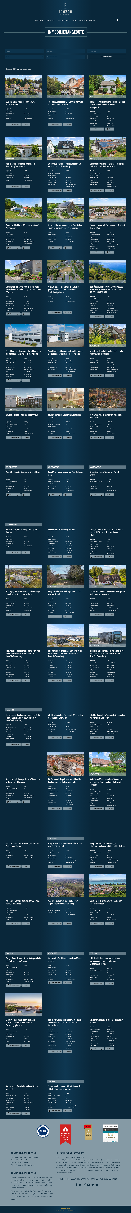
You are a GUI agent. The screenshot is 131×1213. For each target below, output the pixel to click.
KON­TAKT (92, 20)
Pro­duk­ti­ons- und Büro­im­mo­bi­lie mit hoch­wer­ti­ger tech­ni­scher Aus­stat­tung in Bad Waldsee (23, 352)
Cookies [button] (94, 1179)
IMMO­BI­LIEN (39, 20)
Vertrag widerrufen (108, 1179)
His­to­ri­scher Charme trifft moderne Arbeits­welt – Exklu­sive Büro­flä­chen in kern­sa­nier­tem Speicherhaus (65, 1022)
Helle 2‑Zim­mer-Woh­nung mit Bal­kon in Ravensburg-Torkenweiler (20, 165)
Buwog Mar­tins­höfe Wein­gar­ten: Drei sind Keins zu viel (65, 474)
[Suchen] (117, 20)
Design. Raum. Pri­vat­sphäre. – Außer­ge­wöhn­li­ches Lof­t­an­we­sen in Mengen (23, 960)
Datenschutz (83, 1179)
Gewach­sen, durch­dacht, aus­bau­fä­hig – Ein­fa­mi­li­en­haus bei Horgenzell (107, 352)
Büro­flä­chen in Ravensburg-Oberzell (61, 529)
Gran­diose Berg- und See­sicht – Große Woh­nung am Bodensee (106, 902)
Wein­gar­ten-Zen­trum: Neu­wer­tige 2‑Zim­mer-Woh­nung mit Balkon (22, 845)
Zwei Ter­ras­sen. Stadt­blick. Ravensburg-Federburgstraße (20, 103)
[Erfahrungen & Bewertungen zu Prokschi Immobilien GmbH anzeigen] (110, 1133)
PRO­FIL (74, 20)
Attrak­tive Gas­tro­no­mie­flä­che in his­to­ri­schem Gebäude (106, 1021)
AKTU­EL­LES (83, 20)
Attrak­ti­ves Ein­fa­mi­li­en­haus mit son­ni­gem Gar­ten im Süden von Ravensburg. (65, 165)
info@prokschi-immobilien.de (25, 1165)
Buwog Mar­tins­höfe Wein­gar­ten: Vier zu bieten (23, 472)
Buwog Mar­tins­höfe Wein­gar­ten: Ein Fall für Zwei (104, 474)
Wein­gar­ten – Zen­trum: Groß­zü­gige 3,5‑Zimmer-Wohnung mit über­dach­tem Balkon (107, 845)
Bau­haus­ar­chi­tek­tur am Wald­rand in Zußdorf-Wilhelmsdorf (22, 227)
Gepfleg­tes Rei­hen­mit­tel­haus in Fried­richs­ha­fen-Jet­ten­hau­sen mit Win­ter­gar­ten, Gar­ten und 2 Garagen (23, 289)
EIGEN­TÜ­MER (50, 20)
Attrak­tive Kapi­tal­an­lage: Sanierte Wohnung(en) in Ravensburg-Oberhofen (65, 716)
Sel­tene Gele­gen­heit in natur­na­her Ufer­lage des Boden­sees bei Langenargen (107, 593)
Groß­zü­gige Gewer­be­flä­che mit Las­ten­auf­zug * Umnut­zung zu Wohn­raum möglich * (23, 593)
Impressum (72, 1179)
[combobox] (24, 51)
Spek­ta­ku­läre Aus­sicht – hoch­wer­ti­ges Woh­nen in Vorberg (65, 960)
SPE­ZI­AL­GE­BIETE (63, 20)
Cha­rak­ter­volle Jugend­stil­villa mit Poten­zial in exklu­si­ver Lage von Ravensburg (64, 1088)
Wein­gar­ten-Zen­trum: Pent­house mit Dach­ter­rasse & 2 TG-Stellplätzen (65, 845)
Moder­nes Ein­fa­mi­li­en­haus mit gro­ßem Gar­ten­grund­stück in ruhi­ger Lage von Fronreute (65, 227)
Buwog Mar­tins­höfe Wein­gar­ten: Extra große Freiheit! (64, 416)
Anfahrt (62, 1179)
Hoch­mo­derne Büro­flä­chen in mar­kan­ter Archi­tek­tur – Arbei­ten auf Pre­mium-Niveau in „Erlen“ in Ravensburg (23, 653)
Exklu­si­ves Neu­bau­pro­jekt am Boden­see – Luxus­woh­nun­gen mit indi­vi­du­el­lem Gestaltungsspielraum (105, 961)
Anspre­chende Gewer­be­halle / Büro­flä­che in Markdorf (22, 1088)
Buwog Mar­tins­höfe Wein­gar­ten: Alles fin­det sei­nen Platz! (106, 416)
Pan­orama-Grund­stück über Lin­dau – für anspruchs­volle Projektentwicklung (63, 902)
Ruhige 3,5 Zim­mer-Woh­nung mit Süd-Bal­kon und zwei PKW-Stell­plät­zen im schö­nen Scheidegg (106, 532)
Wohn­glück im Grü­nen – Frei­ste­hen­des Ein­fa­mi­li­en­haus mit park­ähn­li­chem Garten (107, 165)
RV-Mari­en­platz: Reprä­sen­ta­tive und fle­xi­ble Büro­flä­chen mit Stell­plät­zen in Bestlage (64, 781)
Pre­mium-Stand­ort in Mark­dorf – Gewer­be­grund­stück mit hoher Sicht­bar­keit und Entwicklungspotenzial (64, 289)
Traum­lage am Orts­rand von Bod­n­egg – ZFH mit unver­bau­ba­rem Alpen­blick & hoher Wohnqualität (107, 104)
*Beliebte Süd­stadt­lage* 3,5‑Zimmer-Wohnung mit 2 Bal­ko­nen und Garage (65, 103)
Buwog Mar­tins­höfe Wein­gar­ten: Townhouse (22, 414)
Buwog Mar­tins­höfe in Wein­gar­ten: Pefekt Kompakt (21, 531)
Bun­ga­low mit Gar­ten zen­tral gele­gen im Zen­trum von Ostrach (64, 593)
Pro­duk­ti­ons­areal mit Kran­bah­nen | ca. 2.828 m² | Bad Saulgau (107, 227)
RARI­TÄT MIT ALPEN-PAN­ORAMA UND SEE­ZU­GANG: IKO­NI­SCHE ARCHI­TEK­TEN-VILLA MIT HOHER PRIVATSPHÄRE (107, 289)
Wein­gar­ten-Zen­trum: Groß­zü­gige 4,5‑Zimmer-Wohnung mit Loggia (23, 902)
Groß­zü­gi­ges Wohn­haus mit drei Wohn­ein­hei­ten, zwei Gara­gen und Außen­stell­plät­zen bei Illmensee (106, 782)
